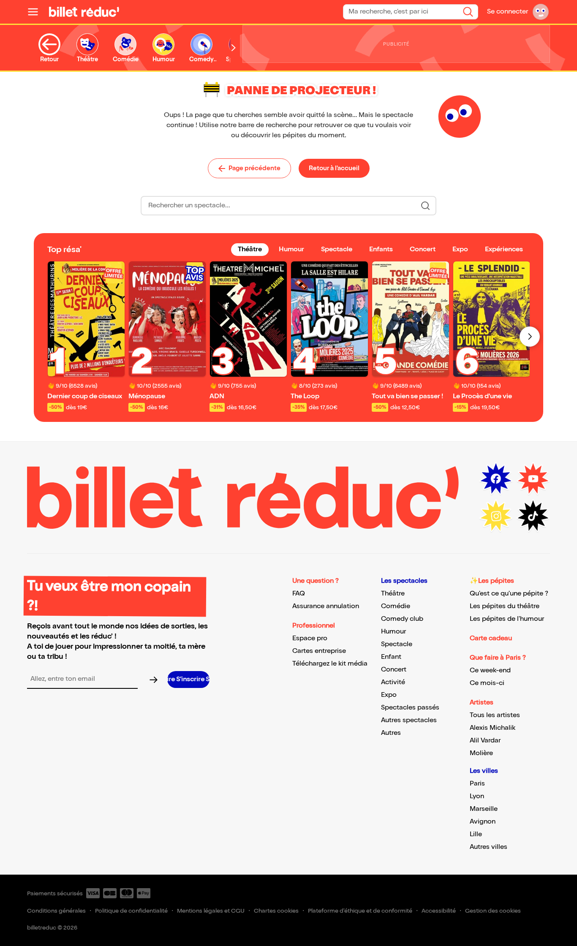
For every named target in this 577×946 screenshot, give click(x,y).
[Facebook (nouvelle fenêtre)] (496, 479)
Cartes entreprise (319, 651)
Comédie (395, 606)
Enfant (391, 657)
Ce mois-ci (487, 683)
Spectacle (396, 644)
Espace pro (309, 638)
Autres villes (488, 847)
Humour (393, 632)
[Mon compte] (540, 12)
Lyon (477, 796)
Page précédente (254, 168)
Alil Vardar (485, 741)
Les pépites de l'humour (507, 619)
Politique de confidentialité (131, 910)
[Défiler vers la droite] (233, 47)
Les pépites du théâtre (504, 606)
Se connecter (507, 12)
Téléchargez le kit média (329, 664)
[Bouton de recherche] (425, 205)
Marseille (484, 809)
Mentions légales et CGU (211, 910)
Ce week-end (490, 670)
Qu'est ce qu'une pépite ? (509, 594)
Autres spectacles (409, 720)
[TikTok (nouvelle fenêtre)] (533, 516)
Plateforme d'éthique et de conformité (360, 910)
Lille (476, 834)
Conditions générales (56, 910)
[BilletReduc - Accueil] (84, 12)
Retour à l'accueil (334, 168)
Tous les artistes (495, 715)
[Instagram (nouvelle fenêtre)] (496, 516)
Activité (393, 682)
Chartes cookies (276, 910)
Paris (477, 784)
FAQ (298, 594)
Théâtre (393, 594)
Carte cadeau (491, 638)
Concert (393, 670)
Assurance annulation (325, 606)
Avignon (482, 822)
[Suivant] (530, 336)
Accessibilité (439, 910)
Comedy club (402, 619)
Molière (481, 753)
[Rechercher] (468, 12)
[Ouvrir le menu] (36, 12)
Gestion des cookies (493, 910)
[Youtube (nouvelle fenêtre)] (533, 479)
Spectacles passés (410, 708)
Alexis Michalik (492, 728)
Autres (391, 733)
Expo (389, 695)
